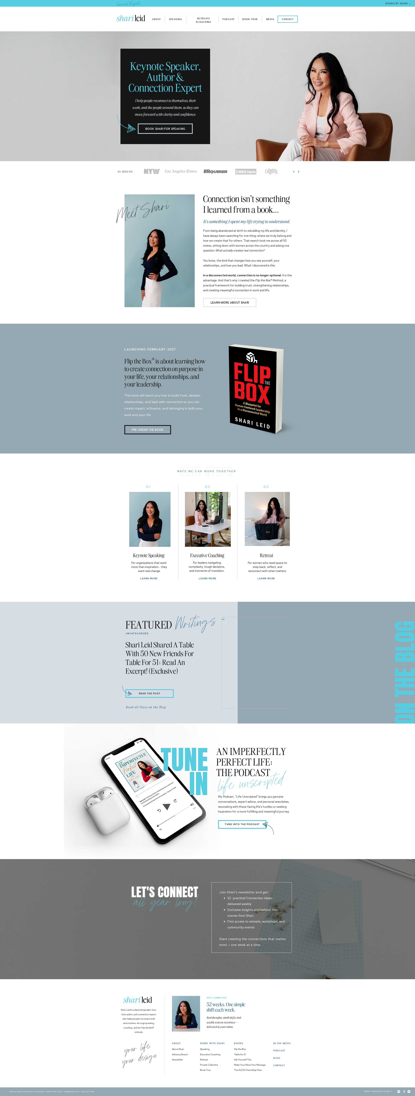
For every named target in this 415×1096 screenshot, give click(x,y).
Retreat (204, 1059)
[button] (132, 18)
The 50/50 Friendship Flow (248, 1070)
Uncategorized (137, 633)
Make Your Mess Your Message (250, 1064)
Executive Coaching (210, 1054)
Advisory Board (180, 1054)
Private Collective (209, 1064)
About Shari (178, 1049)
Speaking (204, 1049)
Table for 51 (240, 1054)
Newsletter (177, 1059)
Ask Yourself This (242, 1059)
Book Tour (205, 1070)
